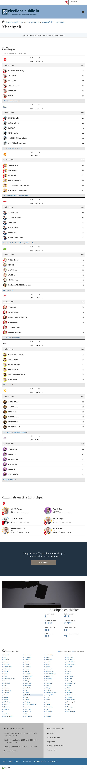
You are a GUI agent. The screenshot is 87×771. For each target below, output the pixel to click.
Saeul (47, 709)
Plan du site (27, 761)
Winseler (69, 709)
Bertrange (6, 664)
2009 (35, 733)
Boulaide (6, 681)
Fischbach (27, 664)
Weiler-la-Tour (70, 700)
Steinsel (69, 669)
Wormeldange (71, 711)
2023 (21, 733)
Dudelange (7, 707)
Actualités (51, 733)
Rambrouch (49, 690)
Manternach (49, 660)
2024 (23, 740)
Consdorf (6, 692)
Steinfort (69, 667)
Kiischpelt (27, 695)
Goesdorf (27, 674)
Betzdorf (6, 671)
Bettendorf (7, 669)
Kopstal (27, 700)
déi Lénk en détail (8, 385)
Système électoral (53, 737)
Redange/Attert (50, 695)
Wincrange (70, 707)
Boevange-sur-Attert (9, 678)
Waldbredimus (71, 695)
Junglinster (28, 688)
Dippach (6, 704)
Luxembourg (49, 655)
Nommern (49, 678)
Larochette (28, 707)
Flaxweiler (27, 667)
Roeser (48, 702)
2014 (25, 22)
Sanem (48, 714)
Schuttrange (70, 660)
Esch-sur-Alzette (8, 716)
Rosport (48, 704)
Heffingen (27, 681)
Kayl (26, 690)
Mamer (48, 657)
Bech (5, 657)
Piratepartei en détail (8, 479)
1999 (11, 736)
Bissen (5, 674)
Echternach (7, 709)
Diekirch (6, 700)
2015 (15, 751)
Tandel (68, 674)
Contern (6, 695)
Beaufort (6, 655)
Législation (51, 741)
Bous (5, 685)
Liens (10, 761)
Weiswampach (71, 702)
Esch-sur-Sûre (28, 655)
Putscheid (48, 685)
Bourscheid (7, 683)
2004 (6, 736)
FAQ (4, 761)
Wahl (68, 690)
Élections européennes (14, 22)
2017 (27, 747)
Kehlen (27, 692)
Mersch (48, 662)
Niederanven (49, 676)
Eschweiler (28, 657)
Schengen (48, 716)
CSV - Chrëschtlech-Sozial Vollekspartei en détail (16, 195)
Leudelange (28, 711)
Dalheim (6, 697)
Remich (48, 700)
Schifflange (70, 657)
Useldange (70, 681)
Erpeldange (7, 714)
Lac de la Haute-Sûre (30, 704)
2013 (30, 733)
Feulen (27, 662)
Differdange (7, 702)
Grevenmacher (29, 676)
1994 (15, 736)
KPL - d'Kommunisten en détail (11, 337)
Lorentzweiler (28, 716)
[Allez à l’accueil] (3, 22)
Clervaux (6, 688)
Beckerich (6, 660)
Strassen (69, 671)
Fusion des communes (55, 746)
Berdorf (6, 662)
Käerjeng (27, 702)
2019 (27, 740)
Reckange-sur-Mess (51, 692)
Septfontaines (70, 662)
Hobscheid (28, 685)
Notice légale (52, 761)
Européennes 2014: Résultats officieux (41, 22)
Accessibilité (51, 750)
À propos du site (40, 761)
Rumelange (49, 707)
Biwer (5, 676)
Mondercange (49, 671)
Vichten (69, 688)
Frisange (27, 669)
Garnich (27, 671)
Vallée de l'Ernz (71, 683)
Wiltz (68, 704)
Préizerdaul (49, 683)
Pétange (48, 688)
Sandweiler (49, 711)
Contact (17, 761)
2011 (31, 747)
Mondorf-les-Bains (51, 674)
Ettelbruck (27, 660)
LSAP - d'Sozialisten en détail (11, 101)
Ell (4, 711)
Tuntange (69, 678)
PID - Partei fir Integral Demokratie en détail (15, 432)
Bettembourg (7, 667)
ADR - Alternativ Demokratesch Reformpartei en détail (18, 243)
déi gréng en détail (8, 290)
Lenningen (28, 709)
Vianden (69, 685)
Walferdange (70, 697)
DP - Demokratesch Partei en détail (12, 148)
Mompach (49, 669)
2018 (26, 733)
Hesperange (28, 683)
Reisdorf (48, 697)
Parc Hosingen (50, 681)
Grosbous (27, 678)
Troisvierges (70, 676)
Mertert (48, 664)
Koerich (27, 697)
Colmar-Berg (7, 690)
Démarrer (43, 562)
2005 (35, 747)
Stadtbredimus (71, 664)
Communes (60, 22)
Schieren (69, 655)
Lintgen (27, 714)
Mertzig (48, 667)
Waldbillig (69, 692)
